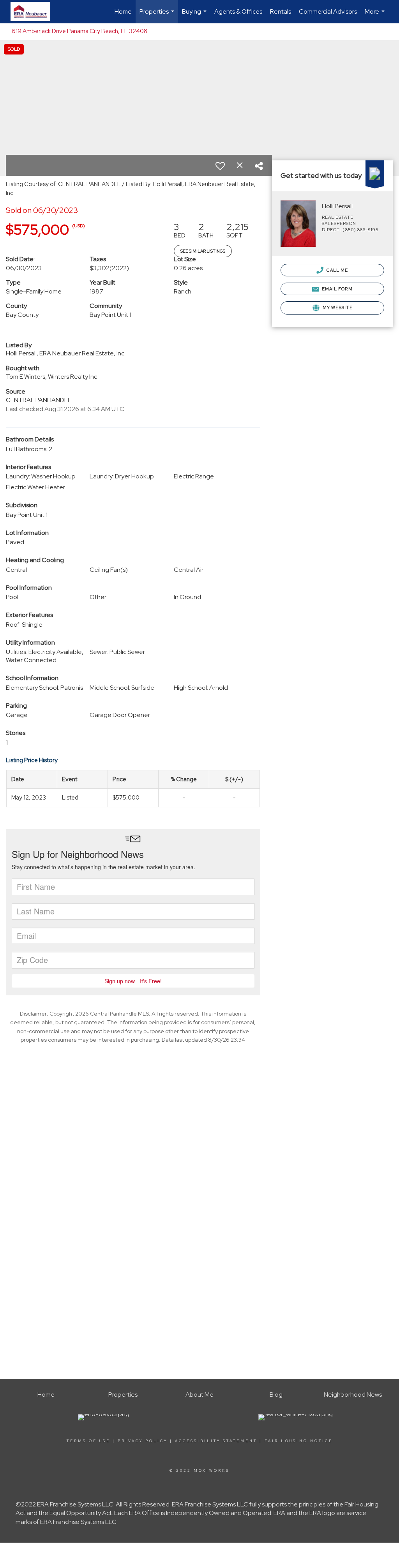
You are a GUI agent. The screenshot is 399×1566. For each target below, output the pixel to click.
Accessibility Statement (216, 1441)
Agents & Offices (238, 11)
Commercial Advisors (328, 11)
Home (123, 11)
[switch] (220, 165)
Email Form (337, 289)
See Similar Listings (202, 251)
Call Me (336, 270)
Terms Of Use (88, 1441)
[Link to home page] (34, 11)
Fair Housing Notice (299, 1441)
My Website (337, 307)
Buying (195, 15)
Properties (157, 15)
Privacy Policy (143, 1441)
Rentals (280, 11)
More (376, 15)
